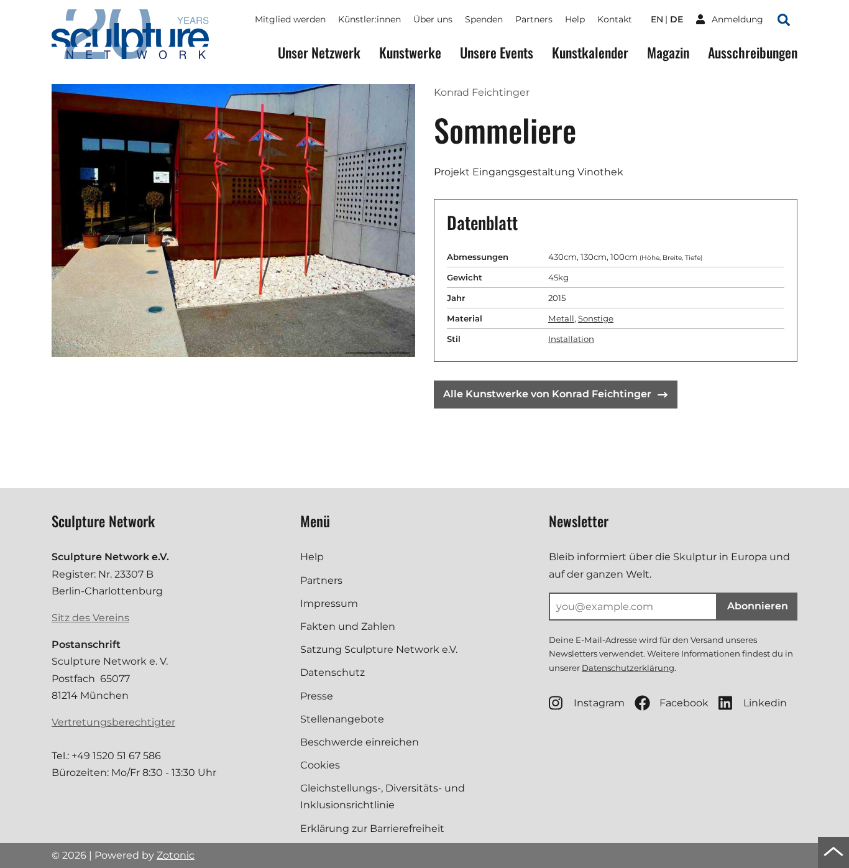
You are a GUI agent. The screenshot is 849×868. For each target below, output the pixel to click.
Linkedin (765, 703)
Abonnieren (757, 606)
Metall (561, 318)
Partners (534, 19)
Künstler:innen (369, 19)
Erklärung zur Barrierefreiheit (372, 828)
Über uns (432, 19)
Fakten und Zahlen (347, 626)
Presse (316, 696)
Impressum (329, 603)
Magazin (668, 52)
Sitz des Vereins (90, 618)
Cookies (320, 765)
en (657, 19)
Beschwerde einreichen (359, 742)
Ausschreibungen (752, 52)
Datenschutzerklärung (628, 668)
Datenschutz (332, 672)
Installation (571, 339)
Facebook (684, 703)
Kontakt (614, 19)
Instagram (599, 703)
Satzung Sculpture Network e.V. (378, 649)
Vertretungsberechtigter (113, 722)
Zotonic (176, 855)
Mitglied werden (290, 19)
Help (575, 19)
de (676, 19)
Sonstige (595, 318)
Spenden (484, 19)
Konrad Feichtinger (482, 92)
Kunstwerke (410, 52)
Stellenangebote (342, 719)
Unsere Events (496, 52)
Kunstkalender (590, 52)
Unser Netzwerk (319, 52)
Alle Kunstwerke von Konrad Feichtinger (547, 394)
